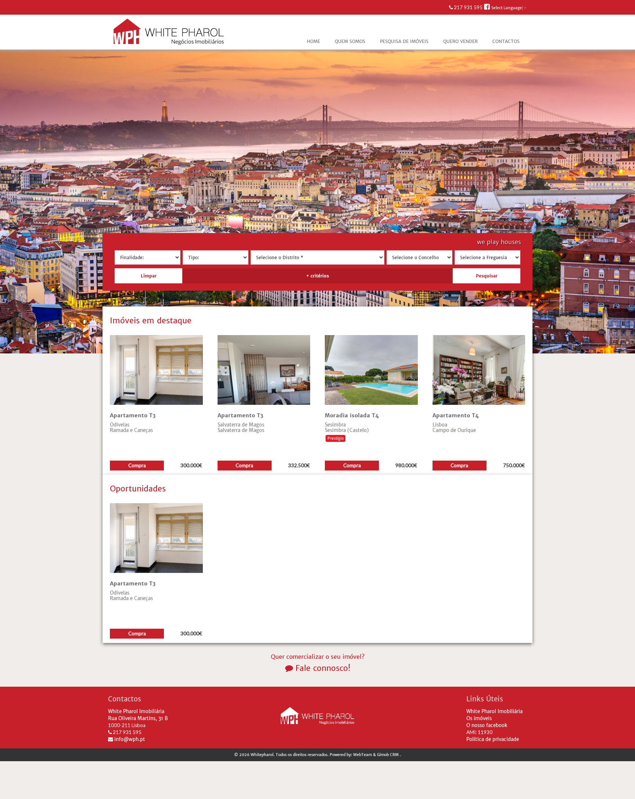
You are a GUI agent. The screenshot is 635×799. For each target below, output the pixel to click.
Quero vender (460, 41)
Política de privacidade (492, 739)
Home (313, 41)
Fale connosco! (321, 668)
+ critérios (317, 276)
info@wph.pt (129, 739)
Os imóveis (479, 718)
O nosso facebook (486, 725)
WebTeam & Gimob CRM (376, 754)
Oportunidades (138, 489)
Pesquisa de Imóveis (404, 41)
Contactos (506, 41)
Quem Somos (350, 41)
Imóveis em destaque (150, 321)
